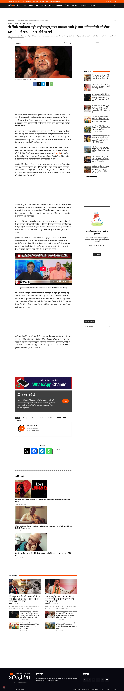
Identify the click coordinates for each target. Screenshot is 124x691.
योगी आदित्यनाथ (18, 420)
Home (9, 20)
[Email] (47, 84)
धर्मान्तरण (64, 417)
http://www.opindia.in (32, 428)
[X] (111, 1)
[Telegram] (43, 84)
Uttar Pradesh (42, 417)
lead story (23, 417)
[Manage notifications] (4, 687)
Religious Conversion (33, 417)
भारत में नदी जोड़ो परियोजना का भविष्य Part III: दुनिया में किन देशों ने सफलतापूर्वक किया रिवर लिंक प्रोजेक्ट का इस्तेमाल (66, 626)
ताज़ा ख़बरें (87, 71)
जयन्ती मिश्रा (47, 603)
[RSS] (109, 1)
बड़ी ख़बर (10, 23)
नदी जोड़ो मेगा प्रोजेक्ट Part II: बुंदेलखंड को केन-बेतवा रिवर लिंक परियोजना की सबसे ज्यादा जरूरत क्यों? (100, 149)
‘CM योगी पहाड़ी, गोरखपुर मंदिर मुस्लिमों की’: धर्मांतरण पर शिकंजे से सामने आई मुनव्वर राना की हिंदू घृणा (43, 554)
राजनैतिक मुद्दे (12, 593)
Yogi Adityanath (51, 417)
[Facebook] (105, 1)
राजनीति (13, 20)
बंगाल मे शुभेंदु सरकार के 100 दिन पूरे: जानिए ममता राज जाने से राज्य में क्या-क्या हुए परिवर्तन (60, 599)
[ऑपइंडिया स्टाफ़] (21, 429)
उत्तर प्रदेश (59, 417)
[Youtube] (115, 1)
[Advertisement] (53, 646)
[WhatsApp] (113, 1)
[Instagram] (107, 1)
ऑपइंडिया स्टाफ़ (67, 43)
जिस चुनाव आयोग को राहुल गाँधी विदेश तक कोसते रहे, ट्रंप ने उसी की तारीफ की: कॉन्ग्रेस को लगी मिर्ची (24, 599)
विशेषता (10, 603)
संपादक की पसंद (28, 23)
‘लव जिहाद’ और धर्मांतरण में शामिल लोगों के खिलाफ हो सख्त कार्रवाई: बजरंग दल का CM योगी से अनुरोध (42, 500)
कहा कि (58, 153)
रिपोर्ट (21, 23)
